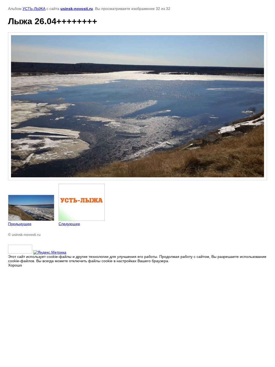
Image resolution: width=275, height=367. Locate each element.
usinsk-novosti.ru (76, 8)
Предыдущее (19, 224)
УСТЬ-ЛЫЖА (34, 8)
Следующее (69, 224)
